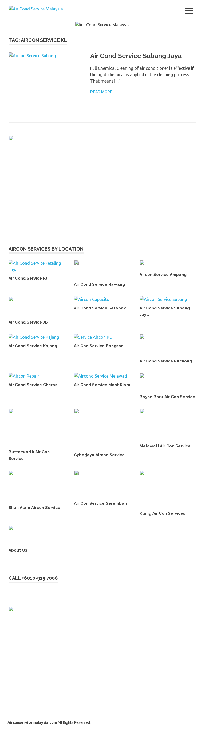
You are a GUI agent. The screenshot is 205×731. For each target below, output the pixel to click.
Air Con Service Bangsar (98, 346)
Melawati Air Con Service (165, 446)
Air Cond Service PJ (28, 278)
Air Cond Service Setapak (100, 308)
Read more (101, 92)
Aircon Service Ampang (163, 274)
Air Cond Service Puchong (166, 361)
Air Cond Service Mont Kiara (102, 384)
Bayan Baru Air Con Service (167, 396)
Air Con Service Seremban (100, 503)
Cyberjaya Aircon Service (99, 454)
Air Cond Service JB (28, 322)
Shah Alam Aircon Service (34, 507)
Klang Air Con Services (162, 513)
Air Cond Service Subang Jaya (136, 56)
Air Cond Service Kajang (33, 346)
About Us (18, 550)
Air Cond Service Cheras (33, 384)
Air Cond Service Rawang (99, 284)
